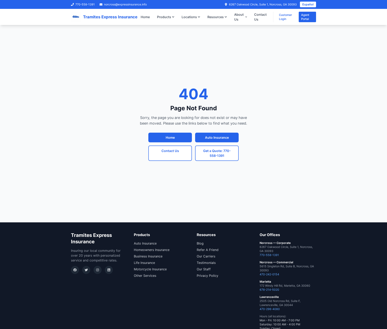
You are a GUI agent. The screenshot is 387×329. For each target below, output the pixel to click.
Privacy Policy (207, 276)
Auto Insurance (217, 137)
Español (308, 4)
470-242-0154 (269, 274)
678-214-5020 (269, 289)
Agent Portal (305, 17)
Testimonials (206, 263)
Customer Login (285, 17)
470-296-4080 (270, 309)
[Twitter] (86, 270)
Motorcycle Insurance (150, 269)
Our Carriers (206, 256)
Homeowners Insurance (152, 250)
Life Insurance (144, 263)
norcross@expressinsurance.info (125, 4)
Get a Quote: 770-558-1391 (217, 153)
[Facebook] (75, 270)
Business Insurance (148, 256)
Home (145, 17)
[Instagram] (98, 270)
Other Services (145, 276)
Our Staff (204, 269)
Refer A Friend (207, 250)
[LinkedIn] (109, 270)
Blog (200, 243)
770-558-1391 (85, 4)
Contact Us (260, 16)
